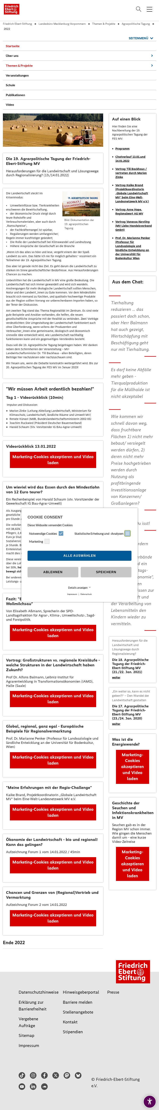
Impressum (72, 594)
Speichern (106, 572)
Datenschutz (86, 594)
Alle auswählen (79, 555)
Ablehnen (53, 572)
